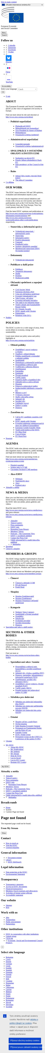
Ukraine (9, 741)
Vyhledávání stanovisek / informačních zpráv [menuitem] (24, 232)
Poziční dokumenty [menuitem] (22, 240)
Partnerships (10, 924)
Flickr (8, 72)
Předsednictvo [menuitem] (20, 133)
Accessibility (6, 86)
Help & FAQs (16, 756)
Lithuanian (10, 987)
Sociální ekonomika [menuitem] (22, 623)
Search (4, 35)
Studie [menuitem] (17, 274)
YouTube (9, 82)
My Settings (15, 752)
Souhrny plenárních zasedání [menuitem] (26, 246)
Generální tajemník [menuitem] (22, 144)
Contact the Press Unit (14, 793)
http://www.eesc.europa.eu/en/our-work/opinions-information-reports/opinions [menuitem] (24, 214)
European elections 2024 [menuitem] (24, 292)
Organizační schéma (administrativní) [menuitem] (29, 146)
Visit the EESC (11, 845)
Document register (15, 858)
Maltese (9, 992)
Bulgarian (9, 957)
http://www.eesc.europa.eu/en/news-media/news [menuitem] (24, 510)
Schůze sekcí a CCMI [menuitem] (19, 467)
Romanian (10, 1000)
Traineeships (10, 920)
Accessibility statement (14, 895)
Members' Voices (12, 787)
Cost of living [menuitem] (20, 434)
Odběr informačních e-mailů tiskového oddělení (24, 795)
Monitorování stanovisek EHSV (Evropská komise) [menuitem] (27, 250)
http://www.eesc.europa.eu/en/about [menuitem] (19, 117)
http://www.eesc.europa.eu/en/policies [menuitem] (20, 340)
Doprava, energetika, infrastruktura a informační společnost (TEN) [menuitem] (29, 676)
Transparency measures (14, 884)
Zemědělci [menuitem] (19, 616)
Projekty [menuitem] (18, 276)
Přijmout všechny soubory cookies (24, 1041)
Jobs (7, 918)
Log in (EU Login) (18, 760)
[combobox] (27, 89)
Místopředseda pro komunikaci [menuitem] (27, 128)
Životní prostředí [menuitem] (21, 375)
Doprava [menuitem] (18, 408)
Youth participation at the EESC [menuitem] (27, 430)
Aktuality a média (12, 487)
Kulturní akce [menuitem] (20, 485)
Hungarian (10, 983)
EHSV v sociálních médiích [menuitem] (21, 536)
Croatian (9, 981)
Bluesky (9, 62)
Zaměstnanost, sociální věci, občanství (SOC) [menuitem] (26, 681)
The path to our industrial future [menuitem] (27, 303)
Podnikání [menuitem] (19, 373)
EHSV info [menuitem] (15, 527)
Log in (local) (16, 758)
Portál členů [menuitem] (19, 587)
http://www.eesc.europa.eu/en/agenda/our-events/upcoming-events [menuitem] (22, 460)
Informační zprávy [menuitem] (22, 238)
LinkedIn (11, 45)
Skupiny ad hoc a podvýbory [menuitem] (26, 722)
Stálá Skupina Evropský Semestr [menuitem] (27, 726)
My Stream (15, 754)
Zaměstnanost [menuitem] (20, 369)
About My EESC (17, 747)
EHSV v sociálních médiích (16, 791)
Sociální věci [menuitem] (20, 401)
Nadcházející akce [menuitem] (22, 481)
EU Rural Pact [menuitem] (20, 436)
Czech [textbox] (20, 89)
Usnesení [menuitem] (18, 242)
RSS (7, 907)
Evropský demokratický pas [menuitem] (25, 296)
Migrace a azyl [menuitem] (21, 393)
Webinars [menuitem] (18, 479)
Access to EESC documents (16, 887)
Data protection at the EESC (16, 872)
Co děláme (10, 182)
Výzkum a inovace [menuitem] (22, 395)
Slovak (8, 1002)
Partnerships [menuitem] (20, 313)
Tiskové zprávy (11, 778)
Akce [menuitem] (17, 483)
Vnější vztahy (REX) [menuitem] (23, 688)
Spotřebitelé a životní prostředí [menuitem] (26, 614)
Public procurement (13, 922)
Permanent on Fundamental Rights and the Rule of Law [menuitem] (28, 729)
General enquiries (12, 848)
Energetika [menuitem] (19, 371)
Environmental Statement (15, 874)
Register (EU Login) (18, 762)
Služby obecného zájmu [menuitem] (24, 397)
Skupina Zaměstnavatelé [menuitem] (24, 596)
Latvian (9, 990)
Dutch (8, 994)
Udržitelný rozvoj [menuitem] (22, 403)
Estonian (9, 972)
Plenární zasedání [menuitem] (17, 465)
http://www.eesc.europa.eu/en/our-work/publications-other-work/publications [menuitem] (22, 219)
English (9, 968)
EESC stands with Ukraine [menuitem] (25, 311)
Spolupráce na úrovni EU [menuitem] (25, 158)
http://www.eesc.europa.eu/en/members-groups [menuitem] (23, 574)
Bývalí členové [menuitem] (21, 585)
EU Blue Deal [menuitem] (20, 432)
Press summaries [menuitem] (17, 525)
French (8, 977)
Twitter (11, 52)
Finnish (8, 974)
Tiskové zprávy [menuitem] (16, 523)
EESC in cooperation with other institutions (22, 934)
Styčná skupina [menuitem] (21, 724)
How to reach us (12, 843)
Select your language (9, 89)
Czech (8, 959)
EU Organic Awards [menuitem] (23, 309)
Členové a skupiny (13, 549)
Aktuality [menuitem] (14, 521)
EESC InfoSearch (14, 862)
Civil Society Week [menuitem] (22, 290)
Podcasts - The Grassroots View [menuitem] (23, 534)
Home (8, 808)
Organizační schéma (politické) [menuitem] (27, 135)
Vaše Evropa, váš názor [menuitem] (24, 298)
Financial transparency (14, 889)
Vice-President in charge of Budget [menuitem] (28, 130)
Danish (8, 962)
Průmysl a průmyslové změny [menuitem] (26, 386)
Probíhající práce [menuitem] (21, 244)
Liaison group (11, 936)
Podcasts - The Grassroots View (18, 789)
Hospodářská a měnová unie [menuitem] (26, 365)
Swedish (9, 1007)
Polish (8, 996)
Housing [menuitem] (18, 384)
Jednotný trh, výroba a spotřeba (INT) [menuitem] (29, 673)
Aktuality (9, 776)
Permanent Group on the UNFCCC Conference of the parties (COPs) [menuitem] (28, 738)
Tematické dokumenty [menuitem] (23, 271)
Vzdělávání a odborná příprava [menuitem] (27, 367)
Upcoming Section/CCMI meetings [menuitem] (24, 469)
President (9, 546)
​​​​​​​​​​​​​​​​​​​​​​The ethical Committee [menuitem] (24, 180)
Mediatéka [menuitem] (17, 544)
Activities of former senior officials (19, 893)
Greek (8, 966)
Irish (7, 979)
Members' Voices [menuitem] (17, 531)
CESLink (9, 938)
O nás (8, 96)
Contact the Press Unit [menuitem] (19, 538)
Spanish (9, 970)
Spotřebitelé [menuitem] (19, 360)
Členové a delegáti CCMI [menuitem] (25, 583)
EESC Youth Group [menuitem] (22, 735)
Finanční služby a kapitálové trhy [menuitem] (27, 380)
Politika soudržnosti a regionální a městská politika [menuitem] (27, 357)
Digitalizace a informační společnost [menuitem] (29, 362)
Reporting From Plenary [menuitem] (20, 529)
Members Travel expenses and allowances (22, 891)
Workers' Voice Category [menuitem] (24, 612)
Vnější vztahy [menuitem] (20, 378)
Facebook (12, 50)
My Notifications (17, 749)
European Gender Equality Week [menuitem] (27, 428)
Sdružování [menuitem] (19, 618)
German (9, 964)
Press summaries (12, 780)
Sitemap (9, 905)
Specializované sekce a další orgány (19, 627)
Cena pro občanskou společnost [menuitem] (27, 294)
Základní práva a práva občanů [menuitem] (27, 382)
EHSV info (10, 782)
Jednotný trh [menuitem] (20, 399)
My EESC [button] (10, 745)
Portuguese (10, 998)
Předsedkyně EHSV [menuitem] (23, 126)
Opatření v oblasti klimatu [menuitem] (25, 354)
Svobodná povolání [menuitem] (22, 621)
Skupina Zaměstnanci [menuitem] (23, 598)
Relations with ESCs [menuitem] (23, 315)
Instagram (12, 48)
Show (4, 833)
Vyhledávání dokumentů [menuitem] (24, 260)
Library (8, 860)
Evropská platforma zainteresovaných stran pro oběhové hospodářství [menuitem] (29, 424)
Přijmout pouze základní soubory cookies (26, 1047)
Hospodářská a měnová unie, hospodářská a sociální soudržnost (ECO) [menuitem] (28, 669)
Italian (8, 985)
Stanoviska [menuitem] (19, 236)
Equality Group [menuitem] (21, 732)
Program (9, 438)
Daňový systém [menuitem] (21, 405)
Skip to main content (9, 2)
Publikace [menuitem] (19, 269)
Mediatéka (12, 797)
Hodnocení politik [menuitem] (22, 278)
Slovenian (9, 1005)
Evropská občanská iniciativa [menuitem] (26, 300)
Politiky (9, 318)
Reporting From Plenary (17, 784)
